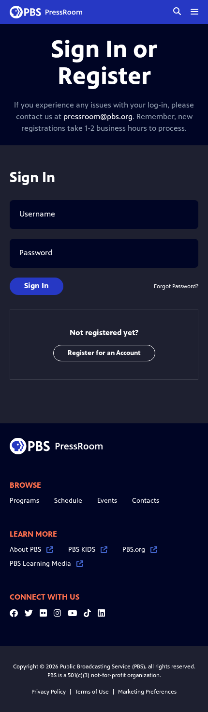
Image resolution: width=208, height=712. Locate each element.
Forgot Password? (176, 286)
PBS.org (133, 549)
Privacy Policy (48, 691)
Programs (24, 500)
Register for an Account (104, 353)
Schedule (68, 500)
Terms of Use (92, 691)
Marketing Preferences (147, 691)
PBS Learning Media (40, 563)
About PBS (25, 549)
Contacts (145, 500)
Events (107, 500)
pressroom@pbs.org (98, 116)
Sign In (36, 285)
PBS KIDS (81, 549)
